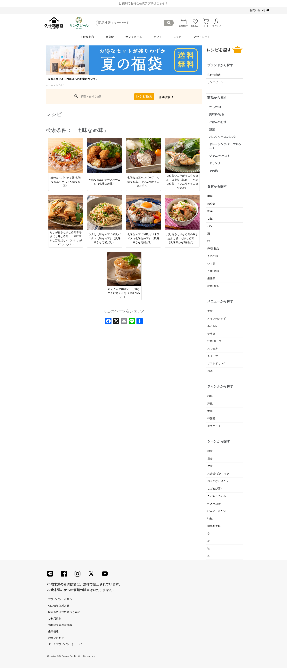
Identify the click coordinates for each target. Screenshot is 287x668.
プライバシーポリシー (61, 599)
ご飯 (210, 218)
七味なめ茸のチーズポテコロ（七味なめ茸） (105, 181)
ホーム (49, 85)
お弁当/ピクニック (218, 473)
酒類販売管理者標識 (60, 625)
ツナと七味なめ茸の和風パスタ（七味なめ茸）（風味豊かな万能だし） (105, 238)
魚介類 (211, 203)
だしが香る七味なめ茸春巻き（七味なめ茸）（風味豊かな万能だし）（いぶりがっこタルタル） (66, 238)
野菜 (210, 211)
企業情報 (53, 631)
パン (210, 226)
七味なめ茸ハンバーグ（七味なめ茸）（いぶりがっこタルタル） (143, 181)
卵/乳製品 (213, 248)
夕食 (210, 466)
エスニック (214, 426)
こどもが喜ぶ (215, 488)
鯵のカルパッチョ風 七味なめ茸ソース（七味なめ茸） (66, 181)
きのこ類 (212, 256)
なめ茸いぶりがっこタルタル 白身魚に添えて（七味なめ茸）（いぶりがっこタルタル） (182, 181)
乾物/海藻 (213, 286)
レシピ (178, 36)
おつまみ (212, 348)
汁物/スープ (214, 341)
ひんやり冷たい (216, 510)
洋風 (210, 403)
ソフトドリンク (216, 363)
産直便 (110, 36)
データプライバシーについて (65, 644)
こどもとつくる (216, 496)
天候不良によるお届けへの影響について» (72, 78)
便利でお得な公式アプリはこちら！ (144, 3)
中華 (210, 411)
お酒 (210, 371)
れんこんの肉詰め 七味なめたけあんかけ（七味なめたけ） (124, 293)
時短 (210, 518)
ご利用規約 (55, 618)
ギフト (158, 36)
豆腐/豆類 (213, 271)
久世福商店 (87, 36)
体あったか (214, 503)
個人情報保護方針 (59, 605)
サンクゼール (134, 36)
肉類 (210, 196)
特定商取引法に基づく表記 (64, 612)
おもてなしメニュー (219, 481)
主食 (210, 311)
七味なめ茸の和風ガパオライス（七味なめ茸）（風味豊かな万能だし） (143, 238)
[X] (116, 322)
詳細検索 (165, 97)
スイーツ (212, 356)
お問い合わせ (258, 10)
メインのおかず (216, 318)
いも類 (211, 263)
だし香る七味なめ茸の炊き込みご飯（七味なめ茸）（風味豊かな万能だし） (182, 238)
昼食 (210, 458)
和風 (210, 396)
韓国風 (211, 418)
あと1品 (212, 326)
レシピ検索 (144, 96)
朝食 (210, 451)
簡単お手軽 (214, 525)
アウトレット (201, 36)
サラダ (211, 333)
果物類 (211, 278)
